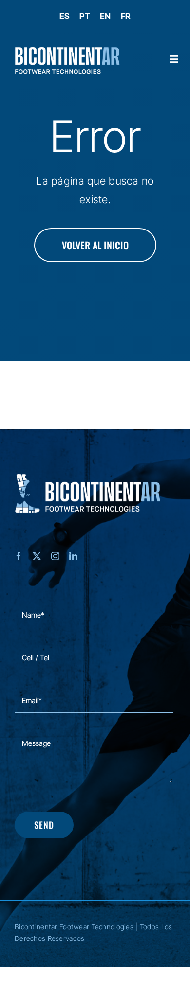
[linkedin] (73, 556)
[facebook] (19, 556)
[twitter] (37, 556)
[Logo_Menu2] (67, 51)
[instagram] (55, 556)
